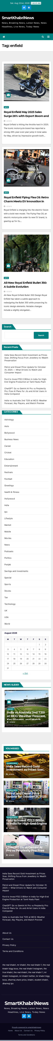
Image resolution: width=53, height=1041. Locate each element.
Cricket (7, 452)
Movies (7, 538)
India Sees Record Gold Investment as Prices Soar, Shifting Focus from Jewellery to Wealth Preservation (26, 358)
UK (5, 610)
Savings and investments (16, 571)
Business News (11, 439)
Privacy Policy (9, 945)
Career (7, 446)
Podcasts (8, 551)
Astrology (9, 419)
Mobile (7, 531)
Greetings (9, 485)
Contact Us (7, 939)
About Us (6, 933)
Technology (10, 604)
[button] (43, 37)
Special (7, 577)
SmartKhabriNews (18, 18)
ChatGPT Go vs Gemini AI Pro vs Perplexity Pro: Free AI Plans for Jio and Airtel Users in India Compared (25, 391)
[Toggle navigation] (48, 37)
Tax (6, 597)
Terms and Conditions (12, 951)
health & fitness (11, 492)
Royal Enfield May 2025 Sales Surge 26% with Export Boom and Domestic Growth (26, 116)
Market (7, 525)
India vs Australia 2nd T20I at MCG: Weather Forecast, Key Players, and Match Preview (26, 718)
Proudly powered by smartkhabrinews (26, 1027)
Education (9, 459)
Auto (6, 107)
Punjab (7, 564)
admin (9, 121)
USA (6, 617)
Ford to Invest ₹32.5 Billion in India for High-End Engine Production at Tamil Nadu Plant (26, 825)
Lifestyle (8, 518)
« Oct (25, 673)
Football (8, 479)
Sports (7, 584)
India (6, 505)
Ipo (6, 512)
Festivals (8, 472)
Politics (7, 558)
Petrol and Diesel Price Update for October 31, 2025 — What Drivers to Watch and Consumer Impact (25, 370)
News (7, 544)
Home (10, 1031)
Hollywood (9, 498)
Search (7, 326)
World (7, 624)
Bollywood (9, 433)
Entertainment (11, 465)
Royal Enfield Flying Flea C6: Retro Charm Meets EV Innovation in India (26, 201)
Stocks (7, 591)
